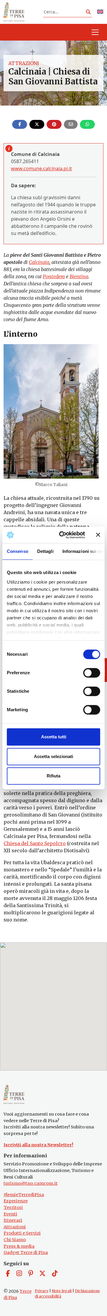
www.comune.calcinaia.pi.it (41, 168)
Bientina (79, 276)
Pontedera (54, 276)
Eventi (10, 1214)
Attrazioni (23, 63)
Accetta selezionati (53, 756)
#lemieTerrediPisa (24, 1194)
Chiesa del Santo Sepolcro (35, 843)
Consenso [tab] (17, 551)
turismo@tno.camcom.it (31, 1183)
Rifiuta (53, 775)
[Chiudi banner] (98, 535)
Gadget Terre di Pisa (26, 1252)
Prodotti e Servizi (22, 1233)
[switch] (91, 673)
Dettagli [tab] (45, 551)
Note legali (62, 1291)
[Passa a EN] (100, 12)
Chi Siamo (15, 1239)
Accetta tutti (53, 736)
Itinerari (13, 1220)
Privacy (41, 1291)
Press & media (19, 1246)
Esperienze (16, 1201)
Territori (13, 1207)
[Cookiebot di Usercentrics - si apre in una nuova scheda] (62, 535)
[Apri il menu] (95, 32)
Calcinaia (39, 262)
